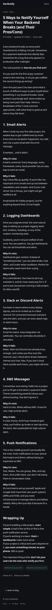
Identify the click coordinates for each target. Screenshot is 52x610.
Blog (11, 12)
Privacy (15, 603)
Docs (46, 3)
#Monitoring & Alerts (13, 568)
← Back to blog (12, 590)
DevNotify (8, 3)
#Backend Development (37, 568)
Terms (22, 603)
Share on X (7, 575)
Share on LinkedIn (22, 575)
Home (5, 12)
